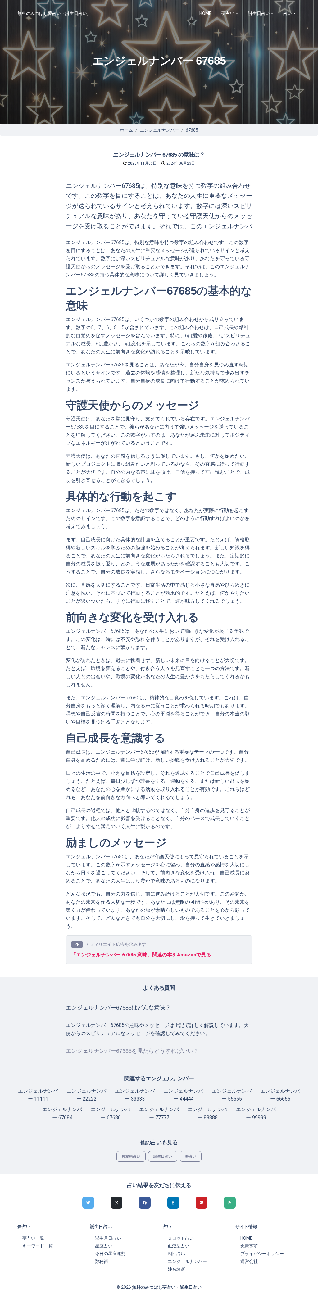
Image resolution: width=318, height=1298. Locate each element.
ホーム (126, 130)
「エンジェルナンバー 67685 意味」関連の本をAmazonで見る (141, 955)
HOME (205, 13)
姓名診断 (176, 1269)
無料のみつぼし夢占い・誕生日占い (52, 13)
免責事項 (249, 1245)
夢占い (190, 1156)
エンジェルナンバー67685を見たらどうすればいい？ (132, 1051)
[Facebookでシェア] (145, 1203)
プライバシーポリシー (262, 1253)
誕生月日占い (108, 1238)
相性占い (176, 1253)
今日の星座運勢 (110, 1253)
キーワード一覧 (37, 1245)
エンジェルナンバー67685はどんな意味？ (118, 1008)
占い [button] (287, 13)
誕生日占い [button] (259, 13)
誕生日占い (162, 1156)
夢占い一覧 (33, 1238)
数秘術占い (131, 1156)
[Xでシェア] (116, 1203)
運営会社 (249, 1261)
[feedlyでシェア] (230, 1203)
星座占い (103, 1245)
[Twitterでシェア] (88, 1203)
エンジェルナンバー (159, 130)
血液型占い (178, 1245)
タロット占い (181, 1238)
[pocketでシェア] (201, 1203)
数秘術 (101, 1261)
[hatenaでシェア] (173, 1203)
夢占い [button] (227, 13)
